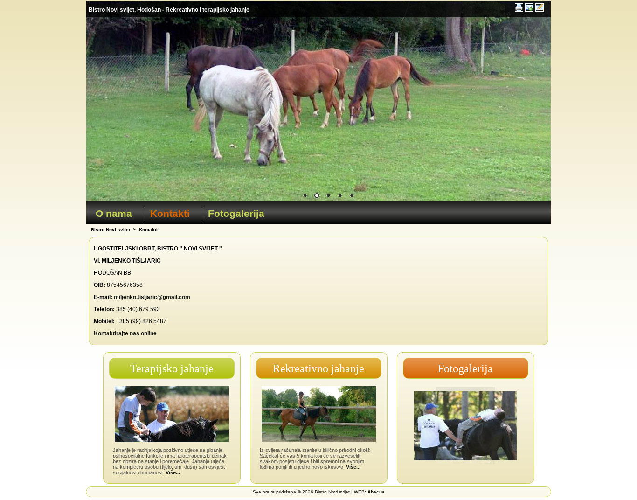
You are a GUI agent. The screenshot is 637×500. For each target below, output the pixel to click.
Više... (173, 472)
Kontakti (170, 213)
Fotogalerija (236, 213)
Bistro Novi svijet (110, 229)
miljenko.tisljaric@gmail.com (152, 297)
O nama (114, 213)
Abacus (376, 491)
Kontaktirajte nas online (125, 333)
